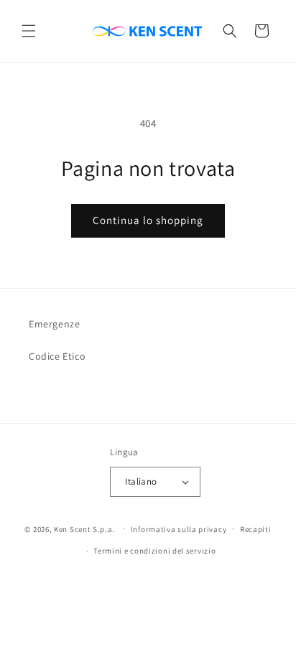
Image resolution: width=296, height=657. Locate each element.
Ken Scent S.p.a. (84, 528)
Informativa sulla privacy (179, 529)
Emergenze (54, 323)
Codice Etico (57, 356)
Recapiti (256, 529)
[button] (29, 31)
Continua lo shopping (148, 220)
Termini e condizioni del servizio (154, 551)
